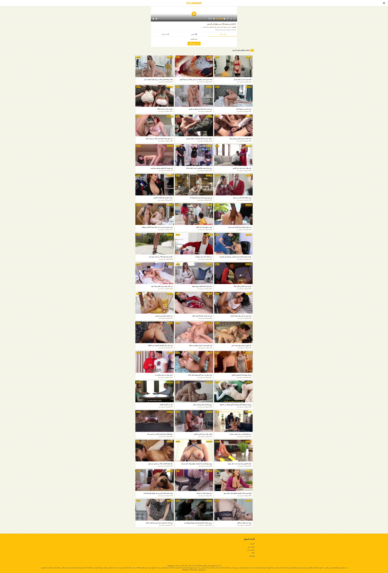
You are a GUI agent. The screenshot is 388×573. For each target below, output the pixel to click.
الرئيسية (252, 543)
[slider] (182, 19)
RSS (253, 553)
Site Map (252, 556)
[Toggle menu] (384, 3)
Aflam (194, 3)
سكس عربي (251, 547)
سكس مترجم (251, 550)
